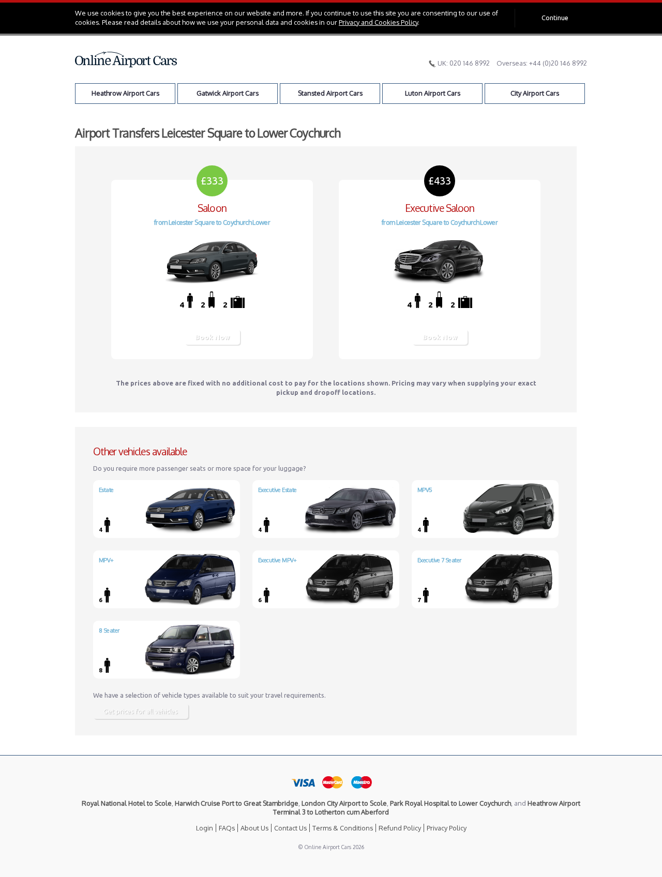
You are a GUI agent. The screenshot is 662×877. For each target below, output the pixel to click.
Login (204, 828)
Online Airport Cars (126, 59)
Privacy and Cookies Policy (378, 22)
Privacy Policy (447, 828)
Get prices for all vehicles (140, 711)
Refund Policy (400, 828)
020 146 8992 (469, 63)
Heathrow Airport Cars (125, 93)
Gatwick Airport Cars (228, 93)
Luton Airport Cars (432, 93)
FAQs (227, 828)
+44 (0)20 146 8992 (558, 63)
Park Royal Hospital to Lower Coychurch (450, 803)
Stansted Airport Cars (330, 93)
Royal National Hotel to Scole (127, 803)
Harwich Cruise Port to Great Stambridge (236, 803)
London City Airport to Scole (344, 803)
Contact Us (290, 828)
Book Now (212, 337)
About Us (254, 828)
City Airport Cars (534, 93)
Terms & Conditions (342, 828)
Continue (554, 17)
